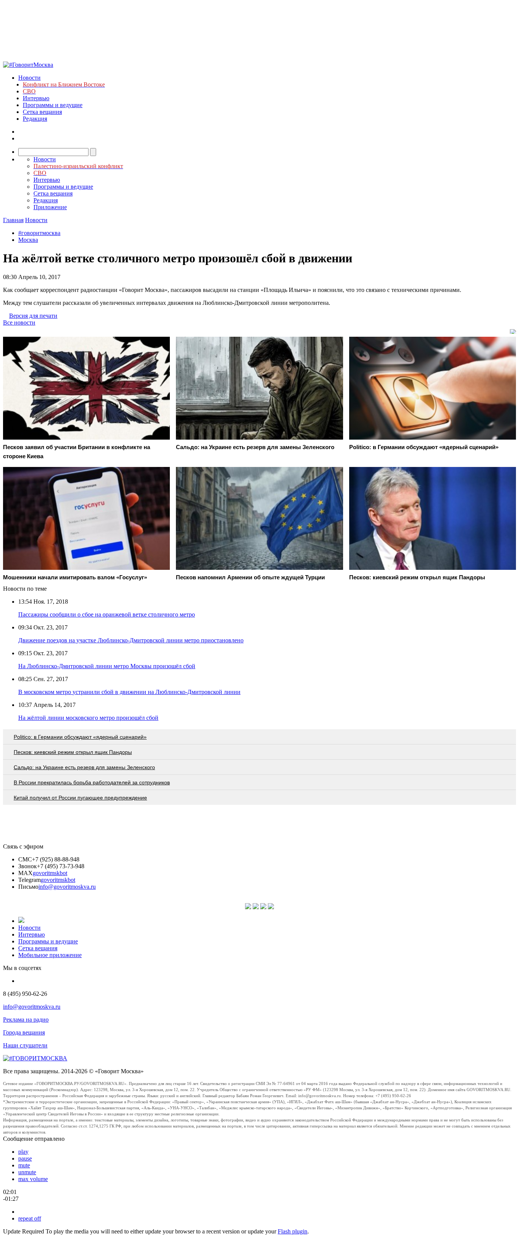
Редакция (35, 118)
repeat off (29, 1218)
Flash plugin (292, 1231)
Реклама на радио (26, 1019)
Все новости (19, 322)
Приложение (50, 207)
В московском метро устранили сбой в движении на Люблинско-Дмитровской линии (129, 692)
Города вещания (24, 1032)
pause (25, 1158)
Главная (13, 220)
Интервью (36, 98)
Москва (28, 240)
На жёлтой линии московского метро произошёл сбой (88, 717)
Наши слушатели (25, 1045)
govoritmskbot (50, 873)
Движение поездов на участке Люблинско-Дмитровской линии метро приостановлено (131, 640)
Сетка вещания (42, 112)
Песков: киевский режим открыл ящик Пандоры (73, 752)
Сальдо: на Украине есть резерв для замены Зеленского (84, 767)
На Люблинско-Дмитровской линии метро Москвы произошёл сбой (106, 666)
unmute (27, 1172)
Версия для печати (33, 315)
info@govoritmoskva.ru (67, 886)
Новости (29, 77)
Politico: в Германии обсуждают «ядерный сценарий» (80, 737)
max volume (33, 1179)
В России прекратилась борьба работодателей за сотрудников (92, 782)
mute (24, 1165)
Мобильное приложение (50, 955)
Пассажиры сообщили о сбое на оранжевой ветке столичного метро (106, 614)
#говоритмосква (39, 233)
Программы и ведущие (52, 105)
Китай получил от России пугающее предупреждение (80, 798)
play (23, 1151)
